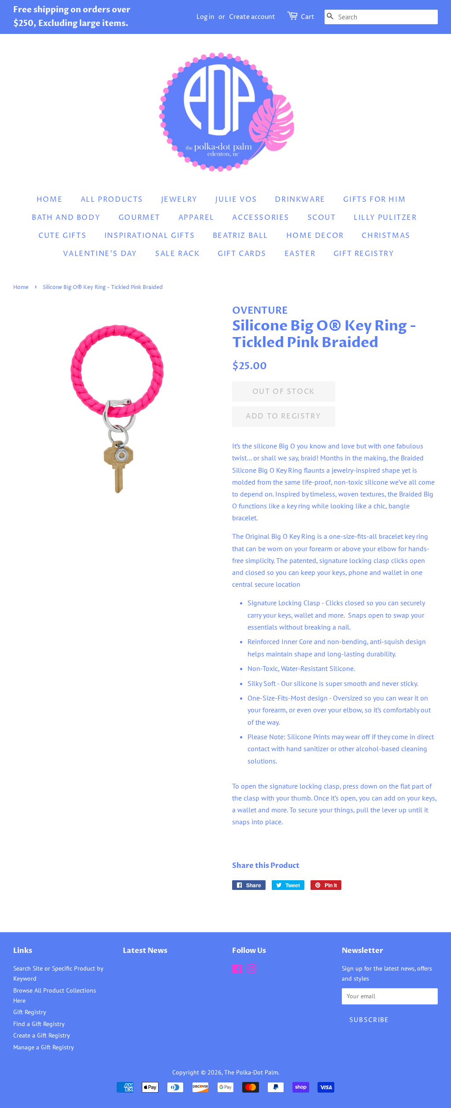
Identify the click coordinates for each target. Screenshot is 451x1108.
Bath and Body (66, 217)
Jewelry (179, 199)
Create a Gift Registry (41, 1035)
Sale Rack (177, 254)
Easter (300, 254)
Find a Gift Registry (39, 1024)
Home (50, 199)
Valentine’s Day (100, 254)
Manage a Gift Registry (43, 1047)
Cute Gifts (62, 236)
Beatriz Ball (240, 236)
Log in (205, 17)
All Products (112, 199)
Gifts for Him (374, 199)
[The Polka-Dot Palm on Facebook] (237, 971)
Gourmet (139, 217)
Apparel (196, 217)
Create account (252, 17)
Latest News (145, 951)
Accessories (260, 217)
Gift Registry (364, 254)
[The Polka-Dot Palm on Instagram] (251, 971)
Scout (321, 217)
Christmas (386, 236)
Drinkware (300, 199)
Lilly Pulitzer (385, 217)
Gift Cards (242, 254)
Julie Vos (236, 199)
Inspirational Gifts (149, 236)
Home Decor (315, 236)
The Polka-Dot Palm (251, 1072)
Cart (307, 17)
